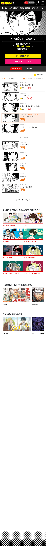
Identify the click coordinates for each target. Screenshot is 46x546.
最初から (11, 78)
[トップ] (2, 8)
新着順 (3, 78)
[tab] (16, 68)
